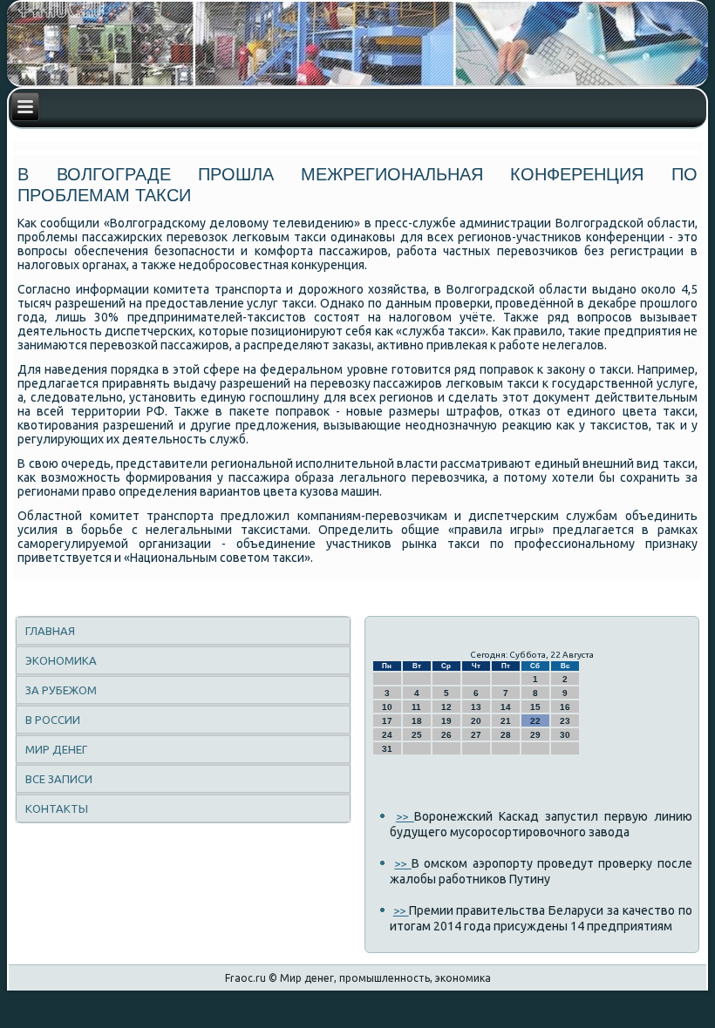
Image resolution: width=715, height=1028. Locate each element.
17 (387, 721)
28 (505, 735)
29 (535, 735)
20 (476, 721)
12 (446, 707)
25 (417, 735)
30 (565, 735)
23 (565, 721)
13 (476, 707)
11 (416, 707)
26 (446, 735)
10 (387, 707)
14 (505, 707)
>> (405, 816)
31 (387, 749)
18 (417, 721)
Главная (50, 631)
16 (565, 707)
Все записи (58, 779)
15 (535, 707)
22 (535, 721)
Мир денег (56, 749)
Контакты (56, 808)
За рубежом (61, 690)
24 (387, 735)
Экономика (61, 660)
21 (505, 721)
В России (52, 720)
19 (446, 721)
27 (476, 735)
